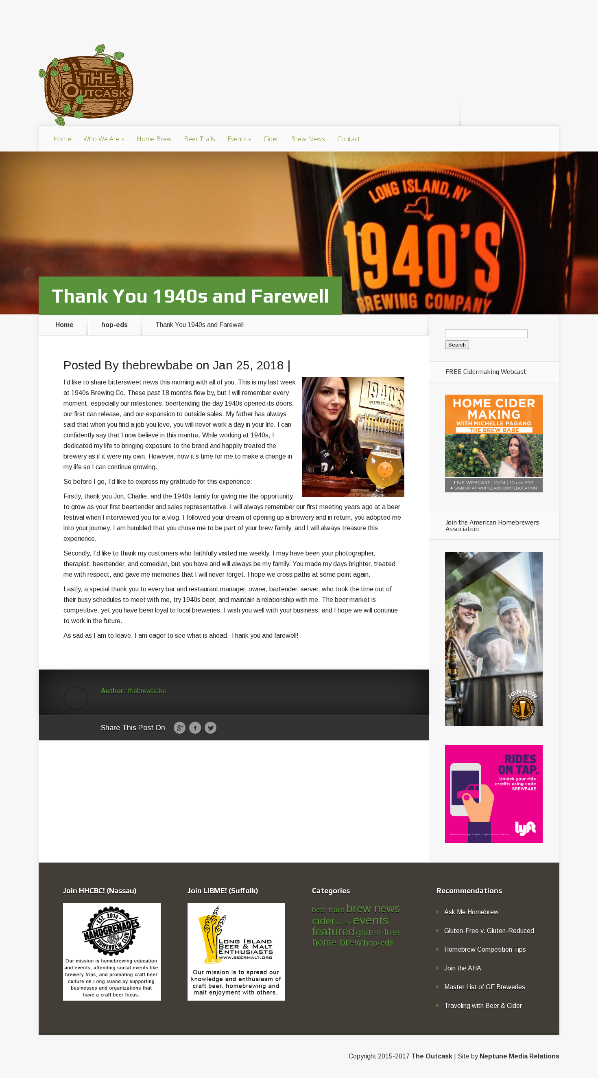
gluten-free (377, 932)
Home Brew (154, 138)
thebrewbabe (157, 365)
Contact (348, 138)
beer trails (328, 910)
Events (239, 138)
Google (179, 728)
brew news (373, 908)
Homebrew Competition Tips (485, 949)
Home (62, 138)
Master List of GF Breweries (484, 987)
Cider (271, 138)
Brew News (308, 138)
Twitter (210, 728)
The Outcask (431, 1056)
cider (323, 921)
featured (333, 931)
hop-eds (114, 325)
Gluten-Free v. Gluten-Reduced (489, 930)
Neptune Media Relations (519, 1056)
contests (343, 922)
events (370, 920)
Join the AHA (462, 968)
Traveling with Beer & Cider (483, 1005)
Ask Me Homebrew (471, 912)
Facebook (195, 728)
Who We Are (103, 138)
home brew (337, 942)
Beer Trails (199, 138)
